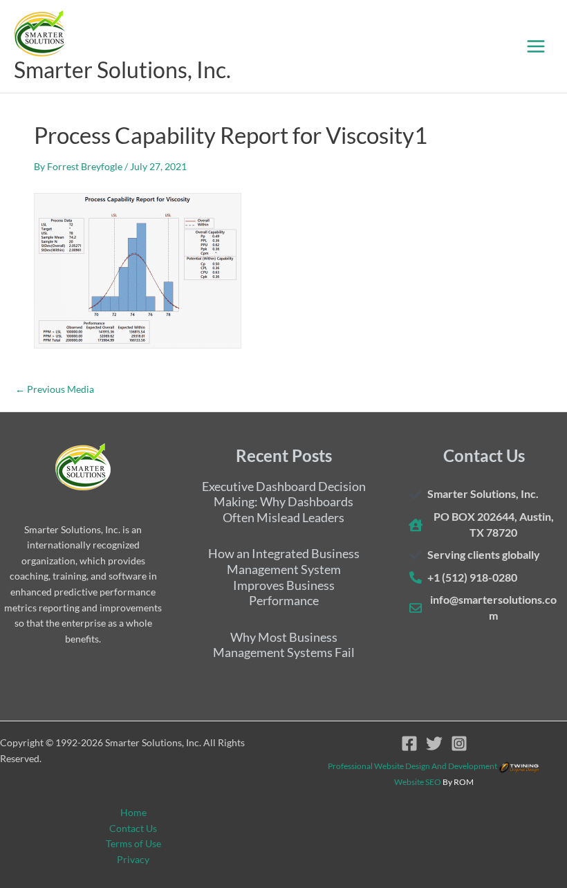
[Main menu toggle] (536, 46)
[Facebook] (409, 743)
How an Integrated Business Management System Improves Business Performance (284, 577)
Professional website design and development (412, 766)
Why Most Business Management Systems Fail (284, 644)
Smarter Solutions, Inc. (122, 69)
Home (133, 812)
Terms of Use (133, 843)
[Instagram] (459, 743)
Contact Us (133, 828)
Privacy (133, 859)
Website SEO (417, 782)
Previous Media (54, 389)
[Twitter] (434, 743)
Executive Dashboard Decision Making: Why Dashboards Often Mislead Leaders (284, 502)
